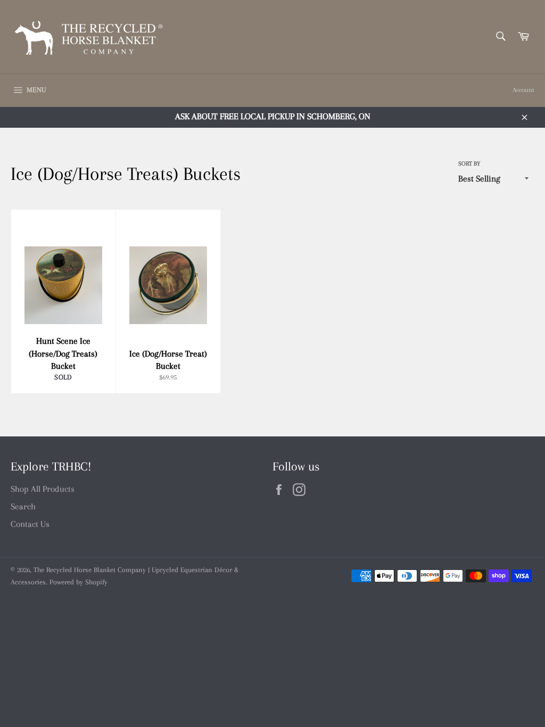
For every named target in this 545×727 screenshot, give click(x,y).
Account (523, 90)
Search (23, 506)
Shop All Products (43, 489)
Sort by (469, 163)
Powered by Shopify (78, 582)
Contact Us (30, 524)
